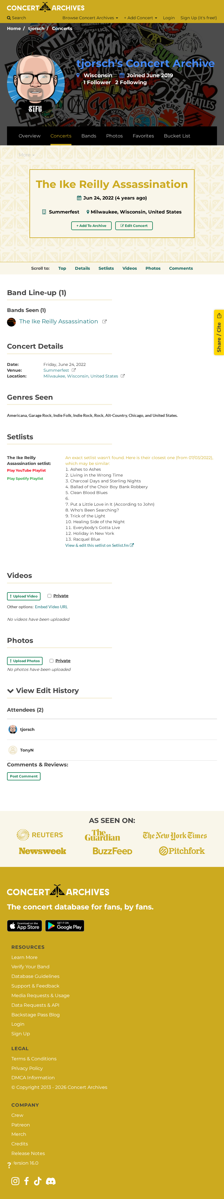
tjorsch (36, 28)
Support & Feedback (35, 986)
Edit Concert (136, 225)
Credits (19, 1144)
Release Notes (28, 1153)
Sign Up (20, 1033)
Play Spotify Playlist (25, 478)
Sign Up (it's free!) (199, 17)
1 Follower (97, 82)
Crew (17, 1115)
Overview (30, 136)
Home (14, 28)
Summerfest (64, 212)
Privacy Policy (27, 1068)
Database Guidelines (35, 976)
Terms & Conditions (34, 1059)
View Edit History (46, 690)
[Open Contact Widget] (9, 1165)
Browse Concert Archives (88, 17)
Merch (18, 1134)
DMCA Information (33, 1077)
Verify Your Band (30, 966)
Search (18, 17)
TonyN (27, 750)
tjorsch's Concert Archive (145, 63)
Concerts (62, 28)
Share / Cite (219, 336)
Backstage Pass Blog (35, 1015)
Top (62, 268)
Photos (114, 136)
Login (169, 17)
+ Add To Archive (91, 225)
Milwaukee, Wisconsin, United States (136, 212)
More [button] (25, 155)
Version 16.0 (24, 1163)
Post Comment (24, 776)
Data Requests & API (35, 1005)
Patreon (20, 1125)
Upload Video (24, 596)
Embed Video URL (51, 606)
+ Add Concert (139, 17)
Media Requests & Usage (40, 995)
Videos (130, 268)
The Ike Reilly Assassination (58, 321)
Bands (88, 136)
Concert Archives (87, 1087)
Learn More (24, 957)
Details (82, 268)
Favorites (143, 136)
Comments (181, 268)
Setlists (106, 268)
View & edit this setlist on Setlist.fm (97, 545)
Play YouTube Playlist (26, 470)
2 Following (131, 82)
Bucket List (177, 136)
